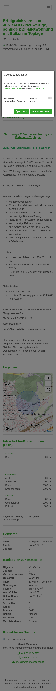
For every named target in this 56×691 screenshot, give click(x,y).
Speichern (21, 111)
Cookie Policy (38, 88)
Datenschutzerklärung (13, 88)
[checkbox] (50, 98)
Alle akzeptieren (41, 111)
